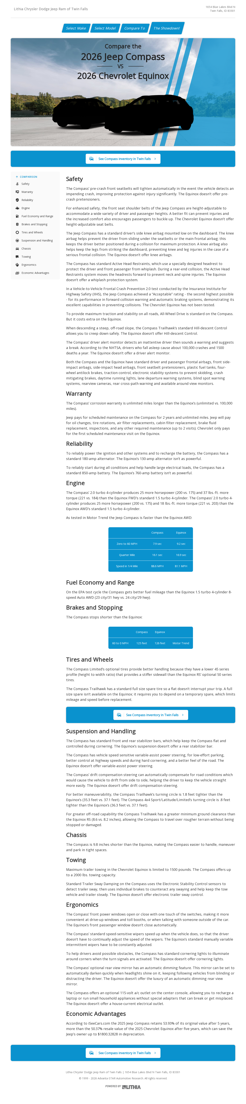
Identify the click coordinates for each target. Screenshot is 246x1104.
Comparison (28, 176)
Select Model (105, 28)
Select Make (76, 28)
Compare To (135, 28)
